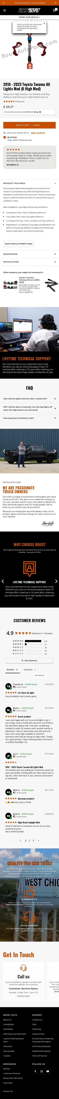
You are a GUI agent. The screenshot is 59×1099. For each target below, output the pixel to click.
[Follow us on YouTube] (48, 1071)
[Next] (55, 451)
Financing (36, 1029)
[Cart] (54, 10)
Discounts (7, 1046)
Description (10, 254)
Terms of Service (39, 1056)
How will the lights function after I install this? (25, 399)
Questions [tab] (28, 669)
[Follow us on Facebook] (35, 1071)
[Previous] (4, 451)
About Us (7, 1020)
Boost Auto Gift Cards (12, 1078)
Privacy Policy (38, 1034)
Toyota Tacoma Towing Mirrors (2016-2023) (29, 280)
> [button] (38, 840)
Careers (6, 1056)
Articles (6, 1069)
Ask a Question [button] (30, 660)
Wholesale (8, 1029)
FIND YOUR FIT (38, 133)
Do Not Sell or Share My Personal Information (43, 1040)
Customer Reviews (11, 1073)
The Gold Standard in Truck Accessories (30, 3)
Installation (11, 262)
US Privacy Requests (41, 1046)
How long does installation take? (18, 418)
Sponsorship (8, 1051)
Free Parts (7, 1083)
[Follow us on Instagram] (41, 1071)
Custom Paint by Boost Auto (13, 1040)
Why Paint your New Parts (14, 1034)
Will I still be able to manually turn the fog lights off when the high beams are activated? (27, 408)
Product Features (14, 183)
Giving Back (8, 1024)
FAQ (34, 1024)
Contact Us (37, 1020)
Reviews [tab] (10, 669)
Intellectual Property (41, 1051)
